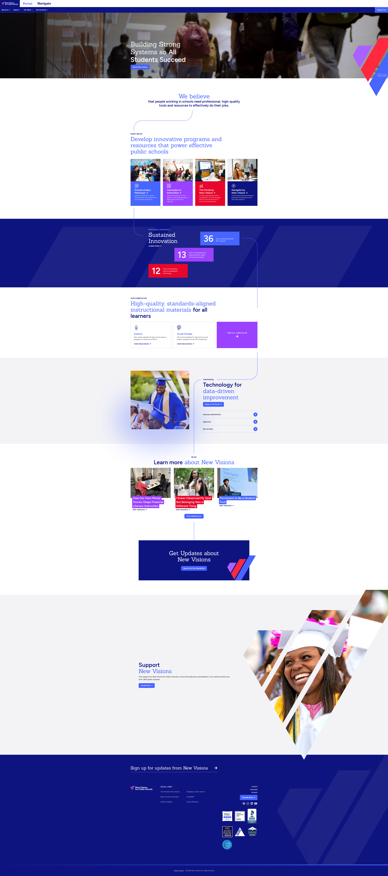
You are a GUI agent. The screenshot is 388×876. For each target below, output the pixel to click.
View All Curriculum (237, 333)
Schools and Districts (212, 414)
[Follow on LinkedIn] (252, 803)
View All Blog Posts (194, 516)
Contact (254, 792)
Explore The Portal (212, 404)
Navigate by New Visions (238, 191)
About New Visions (140, 67)
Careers (254, 787)
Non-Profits (208, 429)
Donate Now (145, 685)
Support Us (381, 10)
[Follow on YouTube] (255, 803)
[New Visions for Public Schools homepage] (141, 795)
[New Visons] (10, 3)
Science (138, 333)
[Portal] (27, 3)
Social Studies (184, 333)
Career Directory (192, 802)
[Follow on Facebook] (244, 803)
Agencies (207, 422)
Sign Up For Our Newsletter (194, 568)
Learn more (155, 246)
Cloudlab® (190, 797)
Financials (253, 789)
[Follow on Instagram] (248, 803)
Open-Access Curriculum (169, 797)
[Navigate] (44, 3)
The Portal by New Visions (206, 191)
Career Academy (166, 802)
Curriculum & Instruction (174, 191)
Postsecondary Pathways (143, 191)
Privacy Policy (179, 871)
